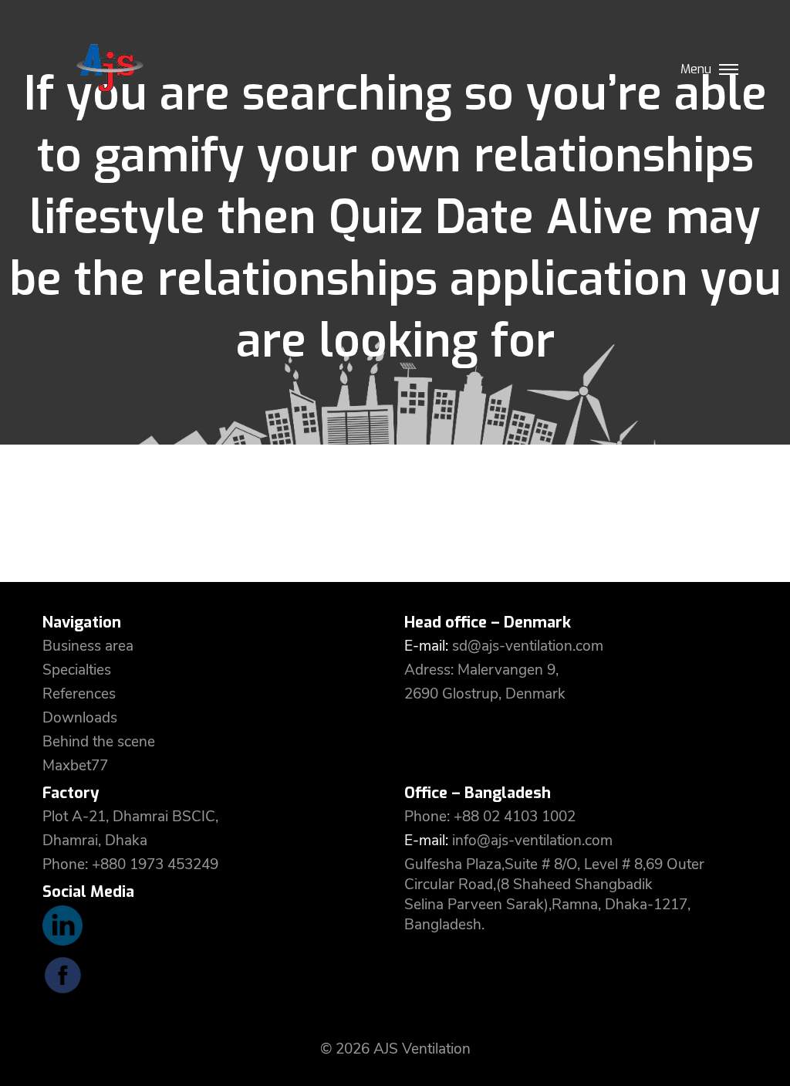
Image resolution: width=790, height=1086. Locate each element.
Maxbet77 (75, 766)
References (79, 694)
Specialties (76, 670)
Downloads (79, 718)
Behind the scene (98, 742)
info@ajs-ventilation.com (532, 841)
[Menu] (728, 65)
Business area (87, 646)
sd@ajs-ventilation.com (527, 646)
